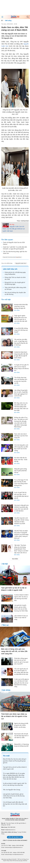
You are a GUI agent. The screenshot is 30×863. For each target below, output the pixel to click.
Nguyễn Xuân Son (21, 263)
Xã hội (5, 564)
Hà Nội (3, 843)
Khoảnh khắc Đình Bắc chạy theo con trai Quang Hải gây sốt (21, 306)
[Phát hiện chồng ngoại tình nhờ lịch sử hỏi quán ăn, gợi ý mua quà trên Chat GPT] (7, 661)
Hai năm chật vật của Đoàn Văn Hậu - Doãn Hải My (20, 459)
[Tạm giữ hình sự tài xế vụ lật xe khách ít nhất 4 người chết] (15, 575)
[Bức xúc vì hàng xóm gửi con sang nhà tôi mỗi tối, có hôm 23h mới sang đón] (15, 637)
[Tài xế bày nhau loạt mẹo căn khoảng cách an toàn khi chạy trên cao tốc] (7, 380)
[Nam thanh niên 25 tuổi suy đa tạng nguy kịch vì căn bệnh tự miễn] (7, 737)
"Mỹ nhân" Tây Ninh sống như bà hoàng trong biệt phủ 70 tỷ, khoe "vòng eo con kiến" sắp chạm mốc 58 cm (21, 549)
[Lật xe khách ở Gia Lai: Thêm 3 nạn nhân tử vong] (7, 619)
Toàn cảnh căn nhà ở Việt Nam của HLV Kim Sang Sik (21, 435)
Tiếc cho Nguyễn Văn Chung (11, 789)
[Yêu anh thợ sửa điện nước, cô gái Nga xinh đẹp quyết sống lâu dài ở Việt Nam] (7, 342)
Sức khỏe (6, 690)
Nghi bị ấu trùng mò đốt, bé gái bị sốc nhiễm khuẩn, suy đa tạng (21, 725)
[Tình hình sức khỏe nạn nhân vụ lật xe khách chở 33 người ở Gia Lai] (15, 702)
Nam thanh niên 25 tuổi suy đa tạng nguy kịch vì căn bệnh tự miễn (21, 735)
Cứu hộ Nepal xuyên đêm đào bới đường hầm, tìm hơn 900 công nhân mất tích (15, 804)
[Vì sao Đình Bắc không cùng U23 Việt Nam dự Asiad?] (7, 331)
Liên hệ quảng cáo (15, 837)
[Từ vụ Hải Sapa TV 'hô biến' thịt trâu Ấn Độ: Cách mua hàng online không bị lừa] (7, 483)
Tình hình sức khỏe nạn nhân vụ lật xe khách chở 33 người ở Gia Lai (14, 716)
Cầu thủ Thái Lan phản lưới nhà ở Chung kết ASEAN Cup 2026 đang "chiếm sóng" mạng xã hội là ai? (21, 534)
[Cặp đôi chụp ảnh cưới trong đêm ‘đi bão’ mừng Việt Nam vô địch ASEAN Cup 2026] (7, 521)
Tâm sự (5, 625)
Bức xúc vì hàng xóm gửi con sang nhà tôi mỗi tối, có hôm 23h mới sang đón (14, 651)
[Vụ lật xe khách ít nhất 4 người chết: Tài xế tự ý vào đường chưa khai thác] (7, 598)
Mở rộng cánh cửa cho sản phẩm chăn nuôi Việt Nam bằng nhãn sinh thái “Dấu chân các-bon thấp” (21, 406)
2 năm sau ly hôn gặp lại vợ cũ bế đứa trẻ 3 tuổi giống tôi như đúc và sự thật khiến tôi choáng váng (21, 683)
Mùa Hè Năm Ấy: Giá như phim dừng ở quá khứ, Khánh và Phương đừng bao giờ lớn (14, 760)
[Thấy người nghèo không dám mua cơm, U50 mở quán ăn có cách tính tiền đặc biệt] (7, 318)
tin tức (13, 272)
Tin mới (6, 756)
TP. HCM (3, 850)
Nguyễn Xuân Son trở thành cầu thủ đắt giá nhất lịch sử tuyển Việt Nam (14, 229)
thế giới (13, 287)
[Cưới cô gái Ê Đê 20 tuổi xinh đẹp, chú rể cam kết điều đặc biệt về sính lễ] (7, 495)
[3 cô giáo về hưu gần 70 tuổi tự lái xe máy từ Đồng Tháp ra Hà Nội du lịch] (7, 368)
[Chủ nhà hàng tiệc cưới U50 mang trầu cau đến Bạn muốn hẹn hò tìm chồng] (7, 448)
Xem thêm (15, 559)
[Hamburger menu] (2, 17)
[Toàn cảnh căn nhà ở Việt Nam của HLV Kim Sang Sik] (7, 437)
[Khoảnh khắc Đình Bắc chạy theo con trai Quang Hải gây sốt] (7, 307)
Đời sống (8, 20)
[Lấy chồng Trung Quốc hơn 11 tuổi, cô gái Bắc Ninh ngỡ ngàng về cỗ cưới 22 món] (7, 393)
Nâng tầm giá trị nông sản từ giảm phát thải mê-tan (20, 470)
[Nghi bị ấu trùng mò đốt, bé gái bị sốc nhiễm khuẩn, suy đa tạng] (7, 726)
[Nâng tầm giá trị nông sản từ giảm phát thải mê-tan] (7, 472)
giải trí (23, 282)
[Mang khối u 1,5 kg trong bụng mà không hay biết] (7, 747)
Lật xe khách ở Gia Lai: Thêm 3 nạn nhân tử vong (21, 617)
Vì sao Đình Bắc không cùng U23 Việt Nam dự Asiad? (21, 330)
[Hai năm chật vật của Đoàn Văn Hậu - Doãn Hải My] (7, 461)
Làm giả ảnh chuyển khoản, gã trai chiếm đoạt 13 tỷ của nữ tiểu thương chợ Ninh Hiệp (13, 795)
